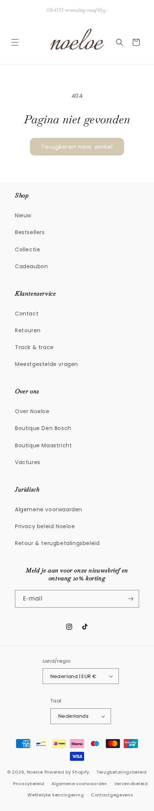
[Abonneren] (130, 599)
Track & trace (34, 347)
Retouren (28, 330)
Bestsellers (30, 232)
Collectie (27, 249)
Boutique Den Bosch (43, 428)
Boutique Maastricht (43, 445)
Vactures (27, 462)
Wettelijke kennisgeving (56, 795)
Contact (26, 313)
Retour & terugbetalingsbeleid (57, 543)
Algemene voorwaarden (48, 509)
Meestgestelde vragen (46, 364)
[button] (15, 42)
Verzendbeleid (131, 784)
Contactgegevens (112, 795)
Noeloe (35, 772)
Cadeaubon (31, 266)
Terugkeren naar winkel (77, 147)
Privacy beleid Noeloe (45, 526)
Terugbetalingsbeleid (121, 772)
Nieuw (23, 215)
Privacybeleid (28, 784)
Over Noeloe (32, 411)
